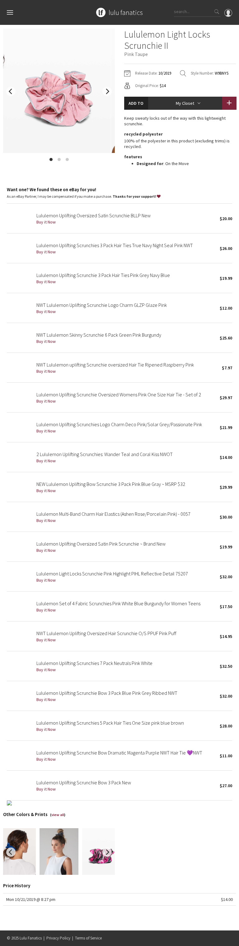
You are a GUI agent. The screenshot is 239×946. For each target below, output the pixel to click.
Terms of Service (88, 938)
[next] (107, 91)
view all (57, 814)
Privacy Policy (58, 938)
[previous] (11, 91)
